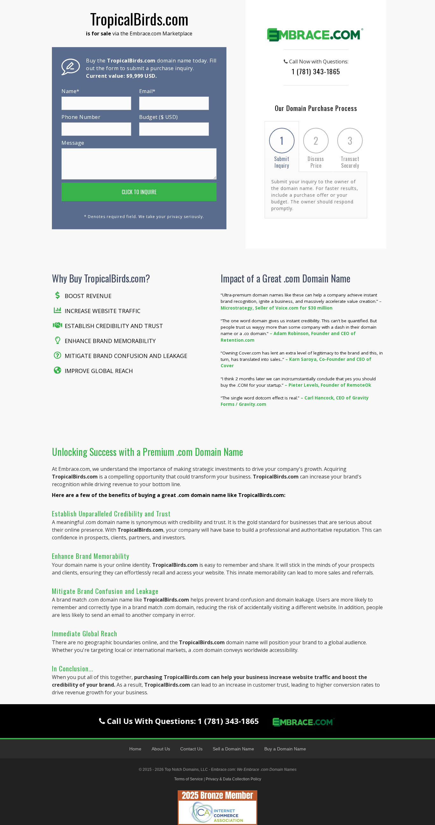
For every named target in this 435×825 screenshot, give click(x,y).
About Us (161, 748)
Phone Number (80, 116)
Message (72, 142)
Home (135, 748)
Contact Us (191, 748)
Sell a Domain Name (233, 748)
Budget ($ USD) (158, 116)
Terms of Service (188, 779)
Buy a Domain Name (285, 748)
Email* (147, 91)
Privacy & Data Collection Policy (233, 779)
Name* (70, 91)
